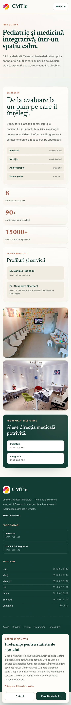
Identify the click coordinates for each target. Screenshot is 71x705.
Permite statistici (51, 696)
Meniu (61, 6)
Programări (40, 627)
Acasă (6, 627)
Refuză (20, 696)
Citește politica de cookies (19, 686)
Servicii (16, 627)
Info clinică (54, 627)
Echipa (27, 627)
